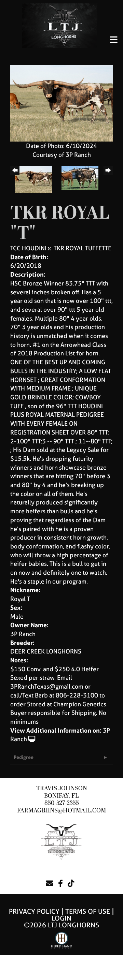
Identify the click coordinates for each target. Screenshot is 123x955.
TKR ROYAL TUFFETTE (82, 248)
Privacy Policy (34, 911)
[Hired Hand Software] (61, 943)
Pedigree (23, 757)
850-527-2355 (61, 803)
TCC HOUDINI (28, 248)
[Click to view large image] (61, 102)
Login (61, 918)
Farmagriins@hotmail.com (61, 810)
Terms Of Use (87, 911)
